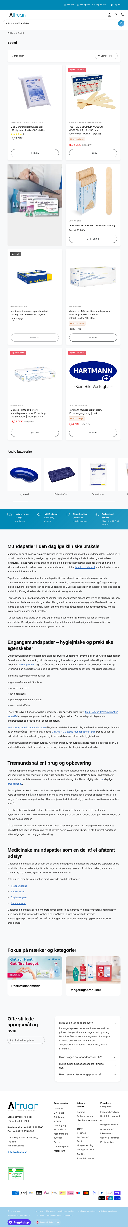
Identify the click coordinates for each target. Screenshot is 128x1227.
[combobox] (64, 23)
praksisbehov (15, 783)
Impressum (59, 1150)
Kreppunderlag (19, 885)
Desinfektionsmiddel (110, 1118)
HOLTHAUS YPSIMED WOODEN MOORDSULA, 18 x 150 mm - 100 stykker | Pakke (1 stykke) (86, 130)
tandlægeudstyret (85, 567)
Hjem (12, 33)
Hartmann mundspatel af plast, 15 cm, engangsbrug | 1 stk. (85, 411)
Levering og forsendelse (60, 1127)
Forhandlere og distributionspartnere (87, 1120)
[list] (64, 519)
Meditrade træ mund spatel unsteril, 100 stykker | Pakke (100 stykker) (29, 313)
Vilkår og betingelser (83, 1135)
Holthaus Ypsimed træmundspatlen (27, 727)
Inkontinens (106, 1133)
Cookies (81, 1154)
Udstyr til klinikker (109, 1137)
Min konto (59, 1112)
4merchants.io (24, 1215)
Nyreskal (24, 494)
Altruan (17, 1211)
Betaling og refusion (59, 1119)
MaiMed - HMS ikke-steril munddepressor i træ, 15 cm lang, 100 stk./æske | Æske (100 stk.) (28, 413)
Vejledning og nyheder (61, 1135)
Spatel (21, 33)
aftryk (80, 1128)
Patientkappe (18, 903)
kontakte (58, 1108)
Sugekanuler (18, 891)
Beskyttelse (98, 494)
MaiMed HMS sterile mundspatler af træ (73, 731)
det (102, 779)
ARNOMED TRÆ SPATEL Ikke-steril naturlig (92, 225)
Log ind (117, 4)
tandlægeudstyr (26, 664)
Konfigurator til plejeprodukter (93, 4)
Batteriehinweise (85, 1158)
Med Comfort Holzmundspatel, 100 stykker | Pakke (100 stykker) (28, 128)
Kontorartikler (107, 1142)
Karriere (81, 1112)
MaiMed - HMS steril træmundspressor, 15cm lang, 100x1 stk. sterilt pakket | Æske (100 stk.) (89, 314)
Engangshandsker (109, 1112)
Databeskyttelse (62, 1146)
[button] (5, 15)
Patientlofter (61, 494)
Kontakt (70, 4)
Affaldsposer (107, 1129)
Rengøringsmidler (109, 1124)
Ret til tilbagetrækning (85, 1143)
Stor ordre (93, 239)
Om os (57, 1142)
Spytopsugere (18, 897)
